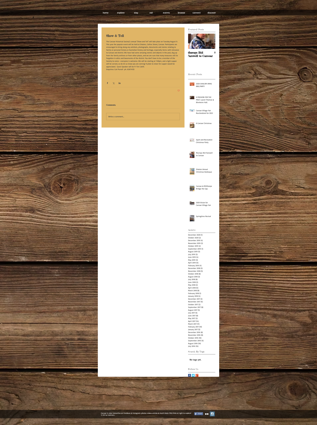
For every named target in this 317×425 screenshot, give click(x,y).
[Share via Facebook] (107, 83)
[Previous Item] (192, 41)
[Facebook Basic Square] (189, 375)
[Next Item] (211, 41)
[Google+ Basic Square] (197, 375)
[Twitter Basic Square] (193, 375)
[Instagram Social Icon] (212, 414)
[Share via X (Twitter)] (113, 83)
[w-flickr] (207, 414)
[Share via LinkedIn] (119, 83)
